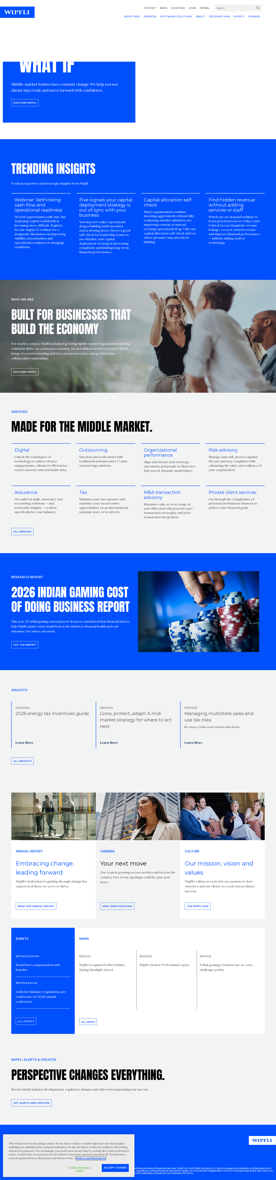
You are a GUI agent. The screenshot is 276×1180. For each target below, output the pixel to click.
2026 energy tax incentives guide (52, 713)
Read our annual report (36, 906)
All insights (22, 760)
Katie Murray (232, 727)
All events (26, 1021)
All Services (22, 531)
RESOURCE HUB (219, 16)
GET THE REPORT (24, 644)
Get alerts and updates (31, 1102)
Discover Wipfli (24, 102)
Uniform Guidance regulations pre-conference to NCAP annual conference (41, 996)
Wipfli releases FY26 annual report (164, 965)
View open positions (117, 906)
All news (88, 1021)
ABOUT (200, 16)
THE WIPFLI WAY (198, 906)
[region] (68, 1155)
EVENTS (239, 16)
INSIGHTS (19, 690)
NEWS (163, 8)
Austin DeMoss (215, 727)
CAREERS (254, 16)
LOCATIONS (178, 8)
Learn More (24, 742)
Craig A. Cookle (197, 727)
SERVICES (150, 16)
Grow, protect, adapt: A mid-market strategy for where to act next (135, 720)
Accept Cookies (115, 1167)
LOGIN (192, 8)
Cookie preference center (79, 1169)
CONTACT (150, 8)
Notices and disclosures (91, 1158)
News (84, 939)
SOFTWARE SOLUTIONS (176, 16)
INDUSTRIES (132, 16)
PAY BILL (205, 8)
